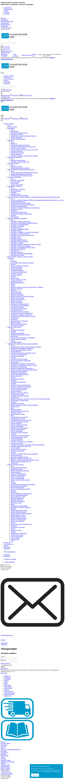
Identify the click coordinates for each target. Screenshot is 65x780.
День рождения (8, 691)
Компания (4, 751)
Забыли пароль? (5, 663)
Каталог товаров (9, 76)
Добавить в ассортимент (8, 761)
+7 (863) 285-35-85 (6, 27)
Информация (4, 755)
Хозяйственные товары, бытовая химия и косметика (26, 347)
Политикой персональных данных (53, 771)
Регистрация (4, 668)
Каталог (3, 742)
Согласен (35, 775)
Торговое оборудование (18, 330)
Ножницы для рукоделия (18, 160)
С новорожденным (9, 692)
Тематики (3, 746)
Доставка (3, 758)
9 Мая (5, 683)
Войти (52, 57)
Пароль (3, 660)
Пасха (6, 682)
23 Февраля (7, 679)
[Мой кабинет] (1, 93)
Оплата (3, 757)
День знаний (7, 686)
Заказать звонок (5, 764)
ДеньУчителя (8, 688)
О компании (4, 752)
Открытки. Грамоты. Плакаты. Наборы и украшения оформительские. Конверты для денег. (37, 200)
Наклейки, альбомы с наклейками (20, 221)
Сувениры (14, 261)
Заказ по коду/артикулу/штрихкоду (11, 749)
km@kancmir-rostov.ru (7, 635)
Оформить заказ (5, 52)
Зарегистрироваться (7, 59)
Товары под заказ (6, 760)
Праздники (7, 82)
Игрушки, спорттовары (17, 180)
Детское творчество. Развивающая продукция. (24, 172)
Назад (9, 125)
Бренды (6, 80)
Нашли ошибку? (5, 769)
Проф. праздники (9, 694)
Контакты (7, 83)
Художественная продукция (19, 467)
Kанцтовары (14, 131)
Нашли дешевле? (5, 768)
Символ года (8, 696)
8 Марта (6, 680)
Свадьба (6, 689)
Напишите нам (5, 766)
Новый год (14, 143)
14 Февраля (7, 677)
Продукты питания (16, 166)
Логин (3, 657)
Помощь (3, 763)
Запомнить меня (7, 665)
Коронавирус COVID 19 (18, 189)
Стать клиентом (8, 79)
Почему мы (7, 77)
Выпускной (7, 685)
